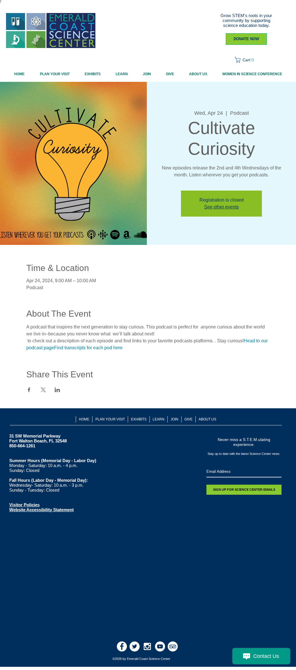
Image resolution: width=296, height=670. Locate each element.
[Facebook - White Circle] (122, 646)
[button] (246, 60)
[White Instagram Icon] (147, 646)
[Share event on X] (43, 389)
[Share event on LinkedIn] (57, 389)
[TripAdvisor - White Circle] (173, 646)
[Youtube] (160, 646)
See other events (221, 206)
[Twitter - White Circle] (135, 646)
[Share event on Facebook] (29, 389)
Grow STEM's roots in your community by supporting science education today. (246, 20)
